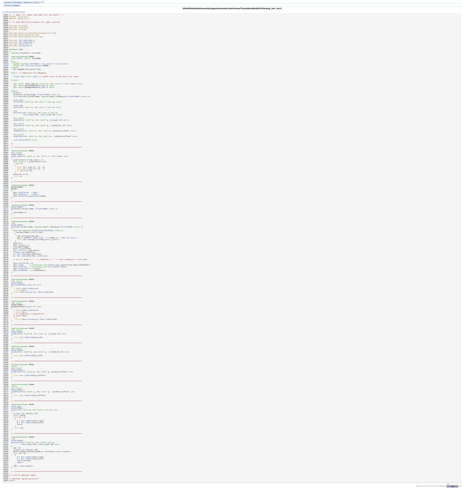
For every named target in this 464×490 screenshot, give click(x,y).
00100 (6, 189)
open (20, 96)
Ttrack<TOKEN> (43, 95)
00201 (6, 372)
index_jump (15, 156)
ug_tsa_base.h (25, 46)
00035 (6, 76)
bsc (20, 230)
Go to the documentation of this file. (13, 12)
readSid (16, 120)
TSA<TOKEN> (49, 230)
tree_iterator (61, 64)
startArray (24, 192)
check (46, 451)
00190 (6, 352)
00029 (6, 66)
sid (60, 120)
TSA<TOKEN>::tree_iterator (42, 64)
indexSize (41, 256)
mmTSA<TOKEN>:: (18, 154)
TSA (33, 58)
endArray (23, 194)
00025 (6, 58)
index (35, 76)
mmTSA (19, 58)
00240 (6, 442)
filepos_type (19, 76)
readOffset (18, 131)
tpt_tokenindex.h (26, 42)
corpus (22, 245)
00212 (6, 392)
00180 (6, 334)
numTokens (23, 270)
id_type (41, 85)
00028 (6, 64)
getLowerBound (16, 285)
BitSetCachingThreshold (29, 196)
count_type (18, 100)
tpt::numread (23, 254)
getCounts (17, 113)
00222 (6, 410)
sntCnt (16, 102)
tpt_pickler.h (25, 44)
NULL (35, 192)
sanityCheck (23, 140)
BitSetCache (38, 230)
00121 (6, 227)
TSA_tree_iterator (34, 66)
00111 (6, 209)
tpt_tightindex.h (26, 40)
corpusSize (24, 268)
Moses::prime (19, 249)
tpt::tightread (26, 337)
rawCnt (16, 107)
